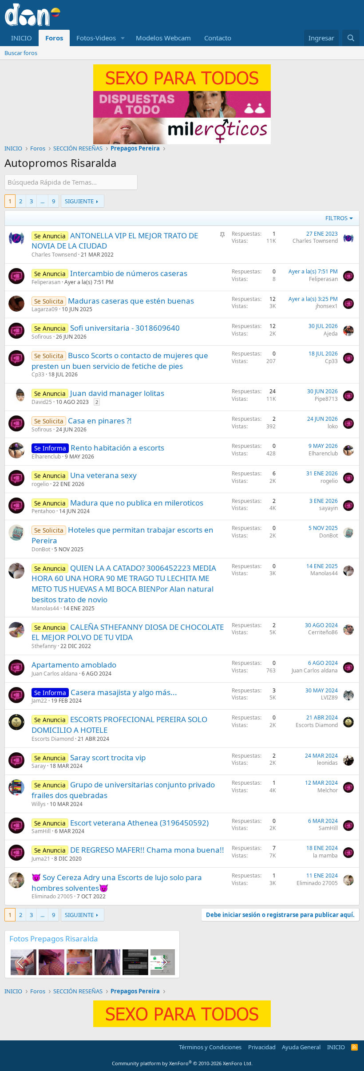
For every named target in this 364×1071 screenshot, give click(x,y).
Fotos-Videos (96, 37)
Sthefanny (44, 646)
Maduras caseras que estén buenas (131, 301)
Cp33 (38, 374)
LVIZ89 (329, 697)
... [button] (42, 201)
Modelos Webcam (163, 37)
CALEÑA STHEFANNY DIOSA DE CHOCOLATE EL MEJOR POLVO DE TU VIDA (128, 632)
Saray (39, 766)
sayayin (328, 508)
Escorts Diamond (53, 739)
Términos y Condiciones (210, 1047)
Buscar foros (20, 53)
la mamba (325, 855)
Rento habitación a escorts (117, 448)
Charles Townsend (54, 254)
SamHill (41, 831)
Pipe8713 (326, 399)
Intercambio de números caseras (128, 273)
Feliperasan (46, 282)
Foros (54, 37)
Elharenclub (46, 456)
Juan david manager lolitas (117, 393)
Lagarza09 (45, 309)
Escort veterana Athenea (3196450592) (139, 823)
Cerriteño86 (323, 632)
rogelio (40, 484)
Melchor (327, 790)
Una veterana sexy (103, 475)
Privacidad (262, 1047)
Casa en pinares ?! (100, 420)
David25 (42, 402)
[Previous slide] (21, 962)
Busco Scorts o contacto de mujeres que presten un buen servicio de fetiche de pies (120, 360)
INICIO (21, 37)
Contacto (217, 37)
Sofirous (42, 336)
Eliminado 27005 (52, 896)
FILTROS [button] (336, 218)
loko (333, 426)
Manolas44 (45, 608)
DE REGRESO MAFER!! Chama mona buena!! (147, 850)
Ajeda (331, 333)
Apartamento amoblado (74, 665)
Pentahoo (43, 511)
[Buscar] (351, 38)
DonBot (41, 549)
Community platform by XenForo (182, 1063)
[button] (123, 38)
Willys (39, 804)
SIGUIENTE (79, 201)
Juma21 (41, 858)
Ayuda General (301, 1047)
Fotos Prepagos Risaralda (53, 938)
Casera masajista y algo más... (124, 692)
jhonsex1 (327, 306)
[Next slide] (163, 962)
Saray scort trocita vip (108, 757)
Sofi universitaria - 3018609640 (125, 328)
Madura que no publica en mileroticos (136, 503)
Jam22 (39, 700)
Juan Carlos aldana (55, 673)
